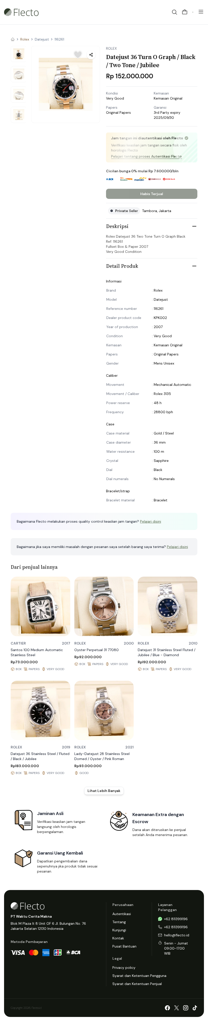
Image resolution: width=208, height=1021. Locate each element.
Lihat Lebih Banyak (104, 790)
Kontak (118, 938)
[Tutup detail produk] (194, 266)
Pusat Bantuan (124, 946)
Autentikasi (121, 914)
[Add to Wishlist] (77, 54)
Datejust (42, 39)
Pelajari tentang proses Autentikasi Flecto (146, 156)
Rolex (24, 39)
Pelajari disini (150, 521)
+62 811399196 (176, 919)
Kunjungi (119, 930)
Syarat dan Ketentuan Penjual (137, 983)
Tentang (119, 922)
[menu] (201, 12)
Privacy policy (123, 967)
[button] (65, 84)
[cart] (185, 12)
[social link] (167, 1007)
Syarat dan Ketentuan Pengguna (139, 975)
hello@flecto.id (176, 935)
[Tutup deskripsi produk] (194, 226)
